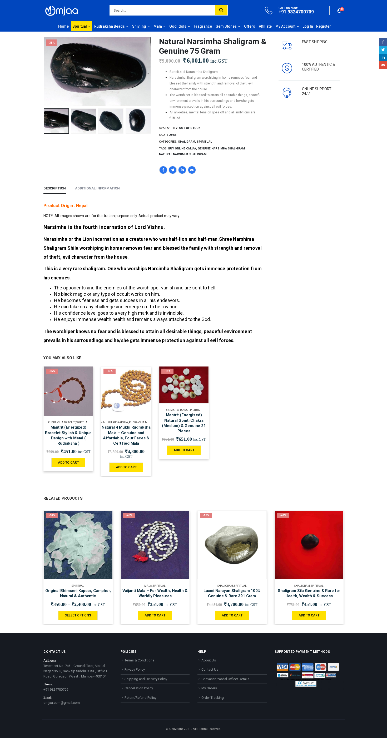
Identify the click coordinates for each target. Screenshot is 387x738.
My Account (285, 26)
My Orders (209, 688)
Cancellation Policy (139, 688)
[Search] (221, 10)
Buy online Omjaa (182, 148)
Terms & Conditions (139, 660)
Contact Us (209, 669)
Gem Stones (226, 26)
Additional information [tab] (97, 188)
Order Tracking (212, 698)
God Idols (177, 26)
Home (63, 26)
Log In (307, 26)
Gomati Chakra (177, 410)
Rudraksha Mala (141, 422)
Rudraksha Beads (109, 26)
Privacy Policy (135, 669)
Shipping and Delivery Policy (146, 679)
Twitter (172, 170)
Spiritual (79, 26)
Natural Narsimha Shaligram (182, 154)
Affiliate (265, 26)
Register (323, 26)
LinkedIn (182, 170)
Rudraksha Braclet (61, 422)
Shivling (139, 26)
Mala (157, 26)
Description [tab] (54, 188)
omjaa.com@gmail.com (61, 703)
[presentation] (45, 72)
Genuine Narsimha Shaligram (221, 148)
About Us (208, 660)
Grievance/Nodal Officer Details (225, 679)
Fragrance (203, 26)
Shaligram (186, 141)
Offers (249, 26)
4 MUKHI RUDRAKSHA (114, 422)
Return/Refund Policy (140, 698)
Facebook (163, 170)
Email (192, 170)
